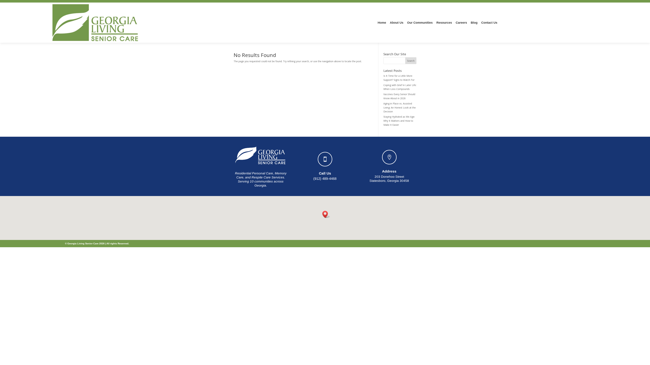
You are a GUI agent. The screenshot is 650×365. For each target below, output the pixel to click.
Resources (444, 22)
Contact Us (489, 22)
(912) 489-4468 (325, 178)
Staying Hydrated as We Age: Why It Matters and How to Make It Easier (399, 120)
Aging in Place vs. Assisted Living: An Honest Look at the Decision (399, 107)
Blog (474, 22)
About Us (396, 22)
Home (382, 22)
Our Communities (420, 22)
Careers (461, 22)
